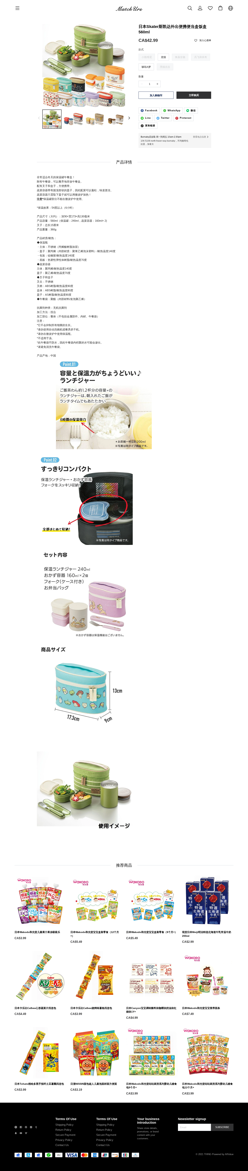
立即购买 (194, 95)
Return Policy (63, 1129)
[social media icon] (16, 1127)
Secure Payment (65, 1134)
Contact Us (62, 1145)
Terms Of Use (65, 1119)
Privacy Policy (63, 1139)
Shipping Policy (64, 1124)
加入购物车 (156, 95)
